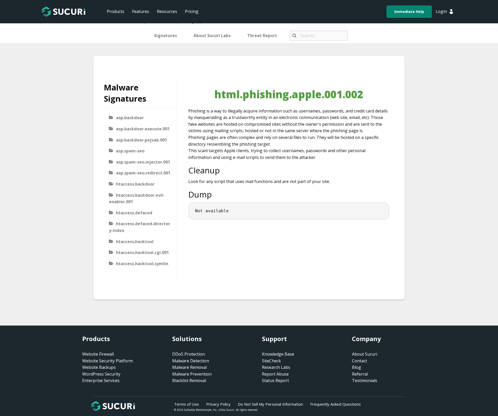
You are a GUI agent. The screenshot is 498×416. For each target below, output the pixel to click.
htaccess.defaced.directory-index (139, 227)
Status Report (275, 380)
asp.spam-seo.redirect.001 (143, 173)
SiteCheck (271, 361)
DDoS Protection (188, 354)
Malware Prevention (192, 374)
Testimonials (364, 380)
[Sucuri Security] (63, 11)
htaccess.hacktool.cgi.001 (142, 252)
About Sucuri (364, 354)
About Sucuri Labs (212, 35)
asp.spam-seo (130, 151)
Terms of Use (186, 404)
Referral (360, 374)
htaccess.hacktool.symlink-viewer (138, 267)
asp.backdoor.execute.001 (143, 129)
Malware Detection (190, 361)
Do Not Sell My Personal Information (270, 404)
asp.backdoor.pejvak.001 (141, 140)
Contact (359, 361)
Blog (356, 367)
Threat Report (262, 35)
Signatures (165, 35)
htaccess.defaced (134, 213)
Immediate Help (409, 11)
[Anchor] (224, 170)
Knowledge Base (278, 354)
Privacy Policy (218, 404)
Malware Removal (189, 367)
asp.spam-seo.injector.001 (143, 162)
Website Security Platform (107, 361)
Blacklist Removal (189, 380)
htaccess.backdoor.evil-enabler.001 (137, 198)
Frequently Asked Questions (335, 404)
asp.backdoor (130, 118)
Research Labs (276, 367)
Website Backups (99, 367)
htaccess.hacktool (135, 241)
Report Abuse (275, 374)
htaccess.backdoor (135, 184)
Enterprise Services (101, 380)
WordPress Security (101, 374)
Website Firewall (98, 354)
